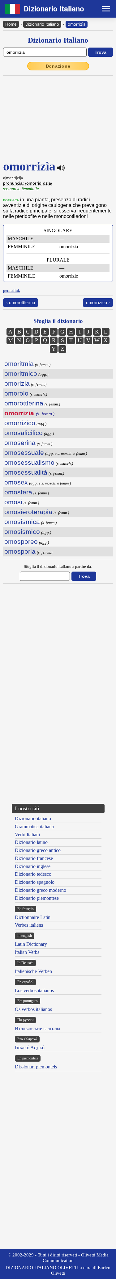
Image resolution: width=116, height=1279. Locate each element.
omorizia (17, 383)
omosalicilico (23, 432)
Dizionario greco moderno (40, 890)
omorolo (16, 393)
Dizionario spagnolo (34, 882)
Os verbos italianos (33, 1009)
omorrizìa (76, 24)
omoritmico (20, 373)
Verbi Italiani (27, 834)
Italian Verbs (27, 952)
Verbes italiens (29, 925)
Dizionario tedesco (33, 874)
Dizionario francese (34, 858)
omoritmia (19, 363)
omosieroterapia (28, 511)
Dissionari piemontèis (36, 1066)
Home (11, 24)
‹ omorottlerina (20, 302)
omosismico (22, 531)
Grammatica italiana (34, 826)
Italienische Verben (33, 971)
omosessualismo (29, 462)
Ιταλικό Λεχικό (30, 1047)
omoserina (20, 442)
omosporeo (21, 541)
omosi (13, 501)
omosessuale (24, 452)
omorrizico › (98, 302)
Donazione (58, 66)
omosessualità (25, 472)
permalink (11, 290)
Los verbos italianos (34, 990)
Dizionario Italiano (42, 24)
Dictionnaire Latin (32, 917)
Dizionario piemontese (37, 898)
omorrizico (19, 422)
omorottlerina (23, 403)
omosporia (20, 551)
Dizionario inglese (32, 866)
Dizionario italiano (33, 818)
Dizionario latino (31, 842)
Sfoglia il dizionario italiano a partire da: (58, 566)
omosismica (22, 521)
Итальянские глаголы (37, 1028)
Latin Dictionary (31, 944)
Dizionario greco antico (38, 850)
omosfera (18, 492)
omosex (16, 482)
